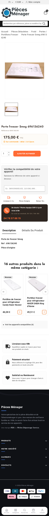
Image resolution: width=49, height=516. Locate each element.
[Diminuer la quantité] (8, 154)
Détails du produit (32, 230)
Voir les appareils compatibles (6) (19, 325)
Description (9, 230)
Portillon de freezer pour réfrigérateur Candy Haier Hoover (12, 302)
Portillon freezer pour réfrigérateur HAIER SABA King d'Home (35, 302)
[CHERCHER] (43, 23)
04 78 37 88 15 (12, 218)
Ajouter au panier (26, 154)
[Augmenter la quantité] (8, 152)
